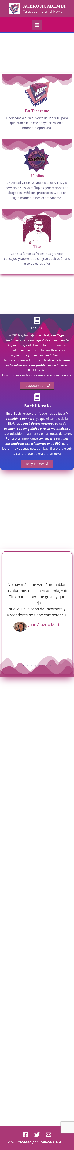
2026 (11, 1142)
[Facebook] (25, 1135)
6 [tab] (43, 665)
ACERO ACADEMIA (44, 6)
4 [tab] (35, 665)
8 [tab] (50, 665)
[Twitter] (37, 1135)
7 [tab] (46, 665)
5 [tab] (39, 665)
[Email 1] (48, 1135)
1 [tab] (24, 665)
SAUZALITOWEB (53, 1142)
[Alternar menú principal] (37, 25)
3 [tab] (31, 665)
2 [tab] (27, 665)
